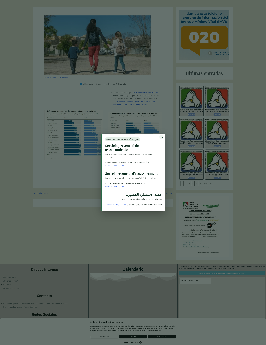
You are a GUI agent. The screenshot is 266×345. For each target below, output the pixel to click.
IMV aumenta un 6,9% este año (146, 92)
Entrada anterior (41, 193)
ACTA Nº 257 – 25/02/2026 (217, 174)
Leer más (191, 114)
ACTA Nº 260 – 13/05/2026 (191, 143)
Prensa (54, 77)
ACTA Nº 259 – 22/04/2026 (217, 143)
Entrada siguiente (165, 193)
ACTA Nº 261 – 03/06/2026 (217, 111)
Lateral (48, 77)
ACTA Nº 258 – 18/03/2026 (191, 174)
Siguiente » (207, 183)
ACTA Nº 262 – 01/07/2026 (191, 111)
